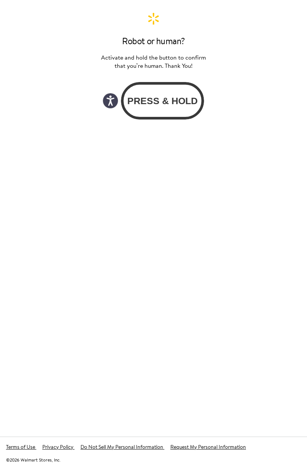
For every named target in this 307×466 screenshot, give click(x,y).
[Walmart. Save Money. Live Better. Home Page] (153, 18)
